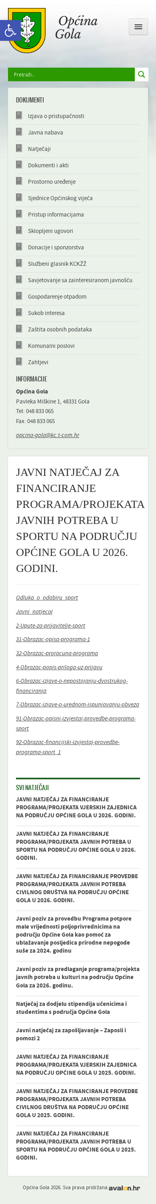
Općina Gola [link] (53, 30)
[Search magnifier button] (141, 74)
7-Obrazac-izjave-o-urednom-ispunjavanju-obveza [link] (77, 704)
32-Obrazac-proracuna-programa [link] (57, 653)
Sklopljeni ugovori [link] (50, 231)
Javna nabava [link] (45, 132)
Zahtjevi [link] (38, 362)
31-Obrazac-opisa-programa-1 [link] (53, 639)
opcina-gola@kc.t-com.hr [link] (47, 435)
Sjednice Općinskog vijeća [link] (60, 198)
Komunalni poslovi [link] (51, 346)
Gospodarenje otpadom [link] (57, 296)
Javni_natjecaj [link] (34, 611)
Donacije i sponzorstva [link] (56, 247)
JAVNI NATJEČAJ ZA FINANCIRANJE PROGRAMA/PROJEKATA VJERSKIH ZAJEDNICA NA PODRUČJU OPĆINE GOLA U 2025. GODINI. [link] (76, 1065)
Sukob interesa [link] (46, 313)
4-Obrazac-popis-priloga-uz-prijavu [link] (59, 667)
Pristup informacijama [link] (56, 214)
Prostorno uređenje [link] (52, 182)
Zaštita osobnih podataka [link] (60, 329)
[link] (10, 30)
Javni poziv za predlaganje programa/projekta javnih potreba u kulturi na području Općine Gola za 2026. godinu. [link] (78, 977)
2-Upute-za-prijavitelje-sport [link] (50, 625)
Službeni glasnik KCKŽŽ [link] (57, 264)
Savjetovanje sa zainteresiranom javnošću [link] (80, 280)
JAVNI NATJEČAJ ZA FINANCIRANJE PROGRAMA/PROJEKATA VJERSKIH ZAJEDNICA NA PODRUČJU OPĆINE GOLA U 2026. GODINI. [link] (76, 807)
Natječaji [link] (39, 149)
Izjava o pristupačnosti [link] (56, 116)
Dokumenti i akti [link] (48, 165)
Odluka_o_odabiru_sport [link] (47, 597)
